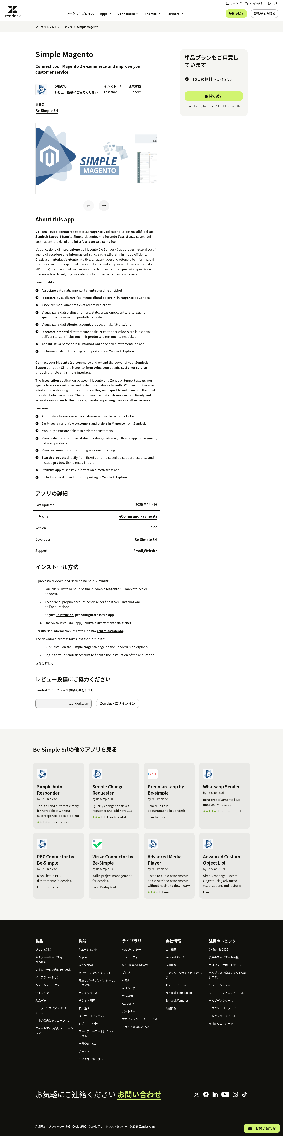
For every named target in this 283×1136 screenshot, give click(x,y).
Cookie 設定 (96, 1126)
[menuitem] (273, 3)
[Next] (104, 205)
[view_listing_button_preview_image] (82, 158)
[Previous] (88, 205)
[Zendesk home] (14, 11)
